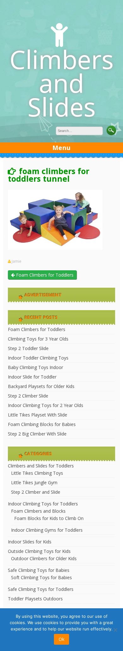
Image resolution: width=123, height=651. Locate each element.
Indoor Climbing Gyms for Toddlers (47, 530)
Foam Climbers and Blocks (38, 511)
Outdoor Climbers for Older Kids (44, 558)
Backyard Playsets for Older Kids (41, 386)
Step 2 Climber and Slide (35, 492)
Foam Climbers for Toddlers (44, 275)
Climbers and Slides (61, 83)
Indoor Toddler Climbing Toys (38, 358)
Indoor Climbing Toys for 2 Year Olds (45, 405)
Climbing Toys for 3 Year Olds (38, 339)
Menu (61, 147)
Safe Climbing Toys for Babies (38, 570)
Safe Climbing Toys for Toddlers (40, 589)
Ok (61, 639)
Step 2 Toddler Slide (28, 348)
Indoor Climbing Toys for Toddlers (43, 504)
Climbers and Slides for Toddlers (41, 466)
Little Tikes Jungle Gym (34, 482)
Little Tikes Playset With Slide (37, 415)
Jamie (16, 261)
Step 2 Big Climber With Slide (37, 434)
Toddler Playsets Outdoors (35, 599)
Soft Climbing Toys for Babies (41, 577)
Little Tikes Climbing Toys (37, 473)
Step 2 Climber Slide (28, 396)
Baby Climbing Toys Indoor (35, 367)
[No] (115, 630)
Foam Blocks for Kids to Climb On (49, 518)
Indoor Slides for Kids (29, 542)
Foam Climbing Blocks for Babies (42, 424)
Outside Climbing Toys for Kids (39, 551)
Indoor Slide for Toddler (32, 377)
